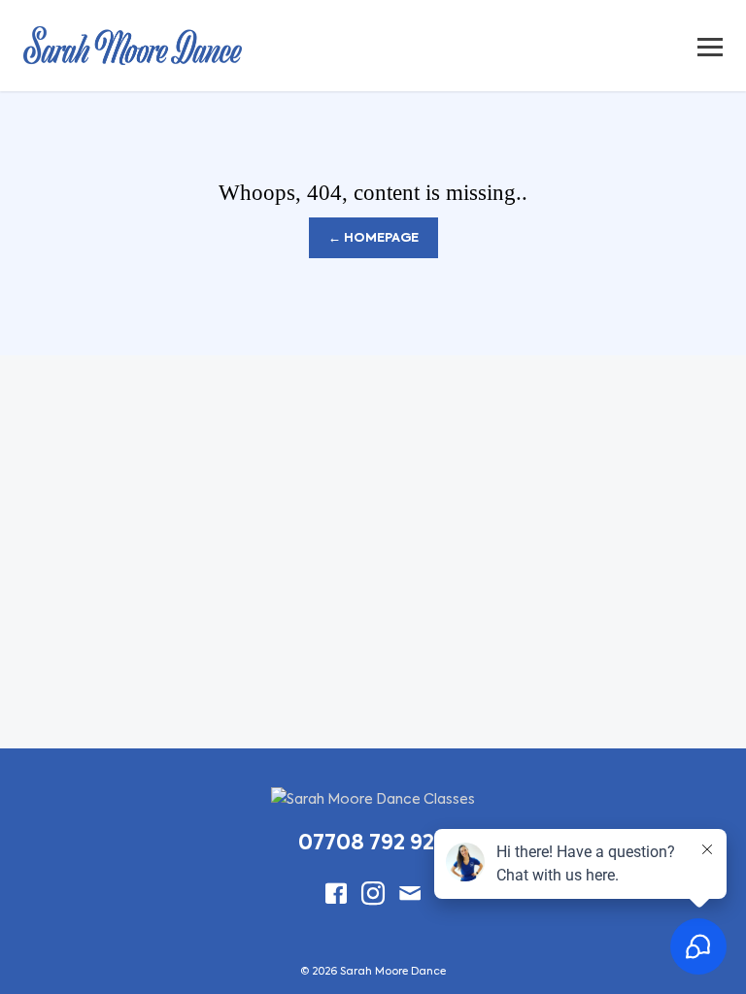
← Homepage (373, 238)
